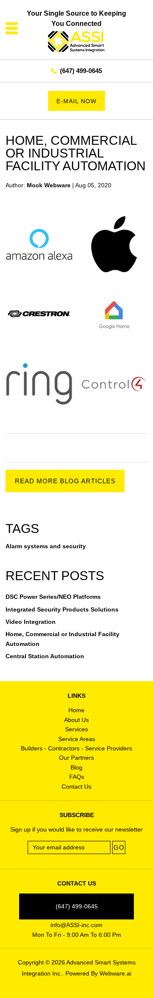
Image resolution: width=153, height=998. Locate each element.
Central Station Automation (45, 656)
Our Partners (76, 757)
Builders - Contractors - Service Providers (76, 748)
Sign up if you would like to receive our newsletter (76, 829)
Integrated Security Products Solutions (62, 609)
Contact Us (76, 786)
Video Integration (31, 621)
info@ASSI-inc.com (76, 925)
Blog (76, 767)
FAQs (76, 776)
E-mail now (76, 101)
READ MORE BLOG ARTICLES (65, 481)
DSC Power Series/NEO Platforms (53, 596)
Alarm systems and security (46, 546)
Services (76, 729)
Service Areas (76, 739)
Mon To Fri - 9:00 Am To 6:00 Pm (76, 934)
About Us (76, 719)
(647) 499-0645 (81, 70)
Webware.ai (115, 973)
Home (76, 710)
